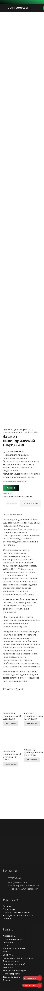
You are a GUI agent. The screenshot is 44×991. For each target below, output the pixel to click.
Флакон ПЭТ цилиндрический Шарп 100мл (33, 753)
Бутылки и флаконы (22, 430)
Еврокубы (8, 955)
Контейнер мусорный (14, 964)
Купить (11, 488)
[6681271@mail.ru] (5, 878)
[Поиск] (37, 8)
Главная (6, 430)
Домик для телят (11, 961)
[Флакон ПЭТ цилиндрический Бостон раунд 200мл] (11, 739)
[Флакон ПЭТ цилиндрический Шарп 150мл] (11, 701)
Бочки (6, 952)
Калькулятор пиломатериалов (18, 915)
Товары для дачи (12, 977)
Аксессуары (9, 936)
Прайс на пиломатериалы (16, 912)
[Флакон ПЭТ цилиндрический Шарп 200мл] (32, 701)
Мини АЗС (8, 967)
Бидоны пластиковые (14, 948)
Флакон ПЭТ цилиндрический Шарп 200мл (33, 716)
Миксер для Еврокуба (14, 970)
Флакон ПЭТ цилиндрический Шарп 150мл (12, 716)
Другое (7, 980)
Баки (5, 945)
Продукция (9, 909)
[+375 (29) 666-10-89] (5, 882)
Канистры (8, 942)
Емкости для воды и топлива (18, 958)
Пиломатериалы (11, 974)
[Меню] (32, 8)
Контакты (7, 919)
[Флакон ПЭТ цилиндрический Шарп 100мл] (32, 738)
